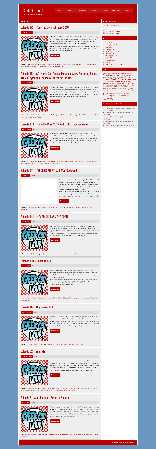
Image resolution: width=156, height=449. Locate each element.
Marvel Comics (111, 83)
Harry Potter (61, 115)
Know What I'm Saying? (113, 117)
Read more (55, 55)
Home (59, 11)
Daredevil (51, 298)
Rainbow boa (63, 344)
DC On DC (108, 43)
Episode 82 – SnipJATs (33, 351)
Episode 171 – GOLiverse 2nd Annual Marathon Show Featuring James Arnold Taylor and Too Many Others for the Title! (59, 75)
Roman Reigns (107, 91)
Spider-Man (125, 91)
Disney (110, 77)
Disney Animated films (119, 77)
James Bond (48, 390)
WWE (110, 98)
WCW (120, 97)
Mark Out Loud (110, 53)
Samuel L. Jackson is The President (72, 254)
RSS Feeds (116, 11)
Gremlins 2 (57, 254)
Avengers (51, 161)
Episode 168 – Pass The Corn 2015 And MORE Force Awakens (54, 124)
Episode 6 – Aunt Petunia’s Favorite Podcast (45, 397)
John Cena (132, 80)
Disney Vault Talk (111, 45)
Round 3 (108, 62)
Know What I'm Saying (113, 51)
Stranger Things (106, 97)
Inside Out (84, 161)
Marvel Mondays (82, 298)
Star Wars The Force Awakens (41, 163)
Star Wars (37, 117)
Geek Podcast (29, 66)
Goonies (50, 254)
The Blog (68, 11)
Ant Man (44, 64)
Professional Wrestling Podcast (115, 87)
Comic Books (71, 64)
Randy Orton (130, 87)
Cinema (64, 64)
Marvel (81, 115)
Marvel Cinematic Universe (77, 207)
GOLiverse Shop (80, 11)
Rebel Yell (108, 58)
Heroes (56, 435)
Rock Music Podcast (118, 88)
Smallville (89, 435)
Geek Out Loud (33, 10)
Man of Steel (114, 81)
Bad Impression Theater (55, 207)
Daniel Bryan (121, 75)
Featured (30, 344)
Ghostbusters (56, 388)
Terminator (87, 254)
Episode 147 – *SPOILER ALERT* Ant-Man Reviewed (49, 170)
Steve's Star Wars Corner (114, 64)
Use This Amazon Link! (111, 26)
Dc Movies (128, 75)
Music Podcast (125, 83)
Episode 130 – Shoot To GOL (36, 261)
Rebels (104, 88)
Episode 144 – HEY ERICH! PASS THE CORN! (44, 216)
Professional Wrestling (127, 85)
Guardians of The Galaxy (69, 388)
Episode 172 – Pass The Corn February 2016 (45, 27)
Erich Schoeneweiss (89, 64)
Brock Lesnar (111, 73)
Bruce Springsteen (121, 73)
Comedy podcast (110, 75)
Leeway (132, 442)
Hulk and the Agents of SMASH (88, 388)
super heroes (80, 344)
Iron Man (73, 435)
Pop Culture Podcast (27, 117)
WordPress (123, 442)
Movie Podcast (42, 66)
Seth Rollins (114, 91)
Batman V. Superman (54, 64)
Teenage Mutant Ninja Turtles (66, 390)
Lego (54, 390)
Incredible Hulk (25, 390)
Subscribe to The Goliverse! (99, 11)
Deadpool (79, 64)
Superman (55, 163)
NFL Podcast (107, 85)
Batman (56, 161)
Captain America (65, 161)
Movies (50, 66)
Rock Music (108, 88)
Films (22, 66)
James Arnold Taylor (72, 115)
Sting (130, 95)
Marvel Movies (81, 435)
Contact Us (127, 11)
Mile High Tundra (111, 56)
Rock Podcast (129, 88)
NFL (133, 83)
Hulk (35, 66)
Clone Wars (129, 73)
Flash (49, 388)
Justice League (107, 81)
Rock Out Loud (110, 60)
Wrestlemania (125, 97)
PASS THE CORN (58, 66)
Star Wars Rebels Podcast (118, 95)
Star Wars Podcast (116, 93)
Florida (56, 344)
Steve (36, 32)
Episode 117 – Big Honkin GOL (37, 307)
